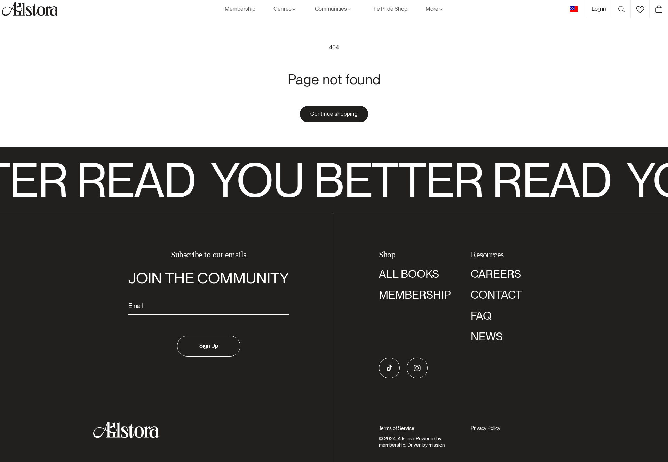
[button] (285, 9)
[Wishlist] (639, 9)
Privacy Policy (485, 428)
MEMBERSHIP (415, 295)
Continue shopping (334, 114)
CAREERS (496, 274)
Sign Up (208, 346)
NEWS (487, 336)
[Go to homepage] (204, 430)
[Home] (29, 9)
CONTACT (496, 295)
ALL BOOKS (409, 274)
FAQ (481, 315)
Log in (598, 9)
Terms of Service (396, 428)
